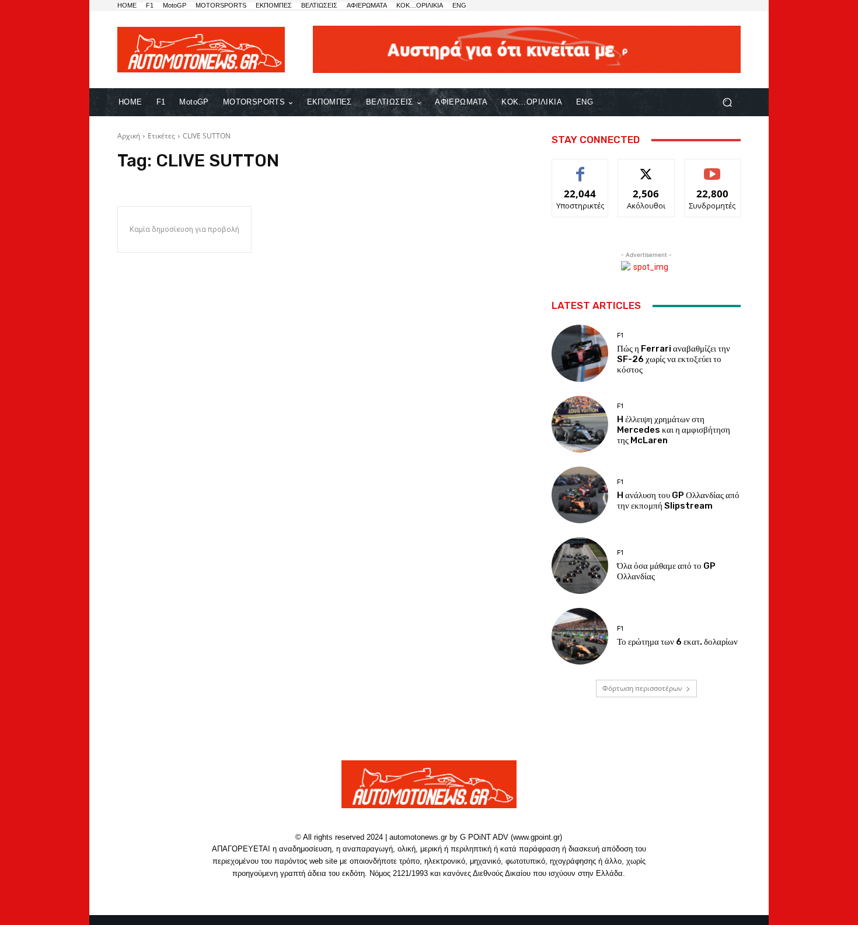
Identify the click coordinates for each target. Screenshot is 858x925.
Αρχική (128, 136)
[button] (727, 102)
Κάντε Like (580, 168)
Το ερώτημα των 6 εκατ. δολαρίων (677, 642)
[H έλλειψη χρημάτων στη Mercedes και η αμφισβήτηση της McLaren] (580, 424)
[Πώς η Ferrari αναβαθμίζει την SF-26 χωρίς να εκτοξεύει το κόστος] (580, 353)
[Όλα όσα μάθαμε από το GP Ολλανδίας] (580, 565)
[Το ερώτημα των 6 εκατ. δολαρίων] (580, 636)
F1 (620, 335)
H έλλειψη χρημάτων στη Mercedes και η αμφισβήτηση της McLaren (673, 430)
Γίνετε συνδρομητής (712, 172)
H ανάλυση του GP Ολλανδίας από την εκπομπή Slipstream (678, 500)
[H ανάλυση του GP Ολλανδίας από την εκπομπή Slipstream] (580, 495)
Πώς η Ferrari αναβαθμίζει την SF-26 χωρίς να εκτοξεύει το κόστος (673, 359)
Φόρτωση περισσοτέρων (642, 688)
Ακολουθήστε (646, 168)
